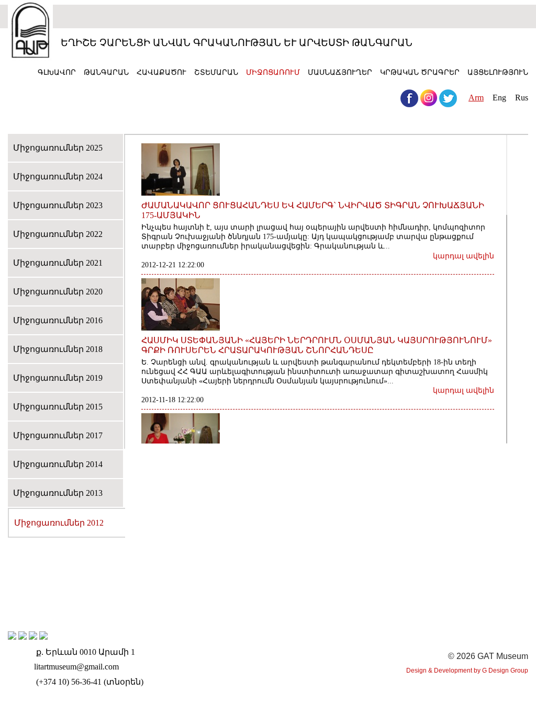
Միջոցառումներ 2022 (58, 234)
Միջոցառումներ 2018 (58, 349)
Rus (521, 97)
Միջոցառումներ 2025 (58, 147)
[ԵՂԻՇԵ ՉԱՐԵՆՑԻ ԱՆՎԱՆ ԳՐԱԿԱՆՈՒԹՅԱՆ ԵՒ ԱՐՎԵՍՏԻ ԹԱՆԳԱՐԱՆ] (30, 31)
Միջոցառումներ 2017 (58, 435)
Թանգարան (106, 72)
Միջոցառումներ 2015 (58, 406)
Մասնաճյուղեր (340, 72)
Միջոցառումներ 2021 (58, 262)
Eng (499, 97)
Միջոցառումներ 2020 (58, 291)
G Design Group (505, 670)
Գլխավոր (57, 72)
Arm (476, 97)
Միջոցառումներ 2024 (58, 176)
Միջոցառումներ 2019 (58, 377)
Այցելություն (497, 72)
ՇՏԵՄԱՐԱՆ (216, 72)
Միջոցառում (273, 72)
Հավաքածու (161, 72)
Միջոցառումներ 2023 (58, 205)
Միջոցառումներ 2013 (58, 493)
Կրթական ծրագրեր (420, 72)
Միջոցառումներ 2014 (58, 464)
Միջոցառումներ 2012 (59, 522)
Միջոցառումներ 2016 (58, 320)
